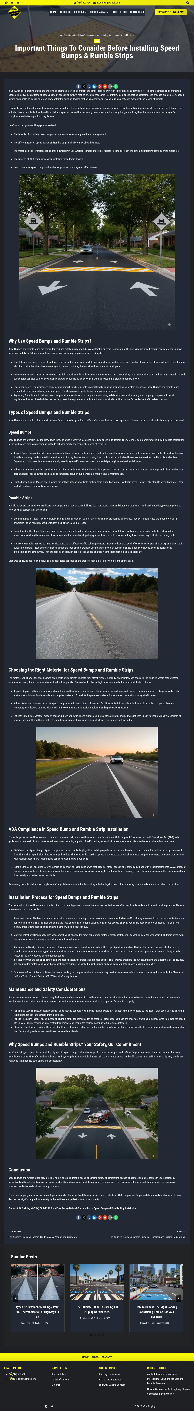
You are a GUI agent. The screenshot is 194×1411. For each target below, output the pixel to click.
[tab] (91, 1335)
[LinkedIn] (94, 86)
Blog (97, 41)
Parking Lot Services (109, 1374)
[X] (84, 86)
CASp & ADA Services (110, 1379)
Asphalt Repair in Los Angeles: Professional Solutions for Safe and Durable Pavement (165, 1379)
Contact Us (137, 12)
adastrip (26, 1323)
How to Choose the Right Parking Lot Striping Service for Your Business (156, 1312)
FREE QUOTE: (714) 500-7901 (170, 12)
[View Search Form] (187, 2)
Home (53, 12)
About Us (65, 12)
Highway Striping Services (112, 1384)
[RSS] (18, 2)
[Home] (61, 35)
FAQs (114, 12)
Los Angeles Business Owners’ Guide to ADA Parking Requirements (42, 1234)
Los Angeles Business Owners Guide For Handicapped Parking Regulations (147, 1234)
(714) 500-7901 (19, 1374)
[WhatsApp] (115, 86)
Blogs (123, 12)
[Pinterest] (99, 86)
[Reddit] (105, 86)
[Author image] (18, 1323)
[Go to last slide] (15, 1298)
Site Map (56, 1384)
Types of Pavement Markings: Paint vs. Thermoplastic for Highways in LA (37, 1312)
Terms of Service (60, 1379)
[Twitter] (12, 2)
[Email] (110, 86)
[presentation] (37, 1282)
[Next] (178, 1298)
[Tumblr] (89, 86)
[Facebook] (6, 2)
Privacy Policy (59, 1374)
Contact (107, 1357)
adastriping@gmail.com (24, 1378)
